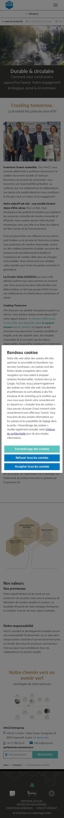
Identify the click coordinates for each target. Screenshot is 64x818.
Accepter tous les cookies (32, 466)
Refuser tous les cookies (32, 457)
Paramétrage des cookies (32, 449)
